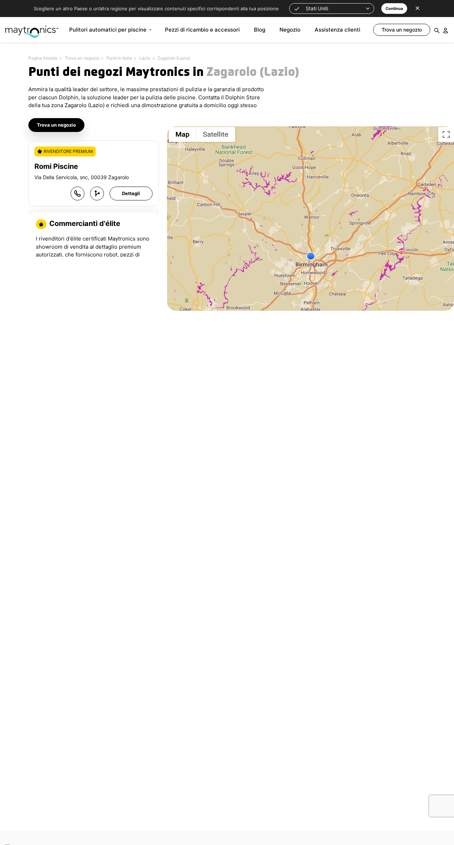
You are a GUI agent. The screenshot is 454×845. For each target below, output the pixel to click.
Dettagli (131, 193)
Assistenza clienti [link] (337, 29)
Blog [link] (259, 29)
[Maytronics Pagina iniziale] (31, 28)
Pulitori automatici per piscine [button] (107, 29)
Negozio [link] (289, 29)
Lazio (144, 58)
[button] (331, 8)
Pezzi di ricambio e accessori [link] (202, 29)
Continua (394, 8)
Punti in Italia (119, 58)
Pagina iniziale (42, 58)
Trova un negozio (82, 58)
